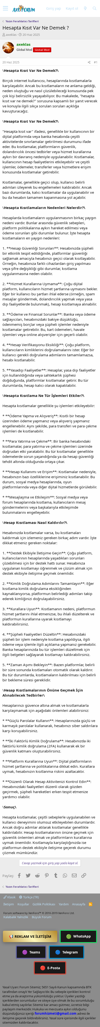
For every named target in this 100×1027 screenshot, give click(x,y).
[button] (5, 8)
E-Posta (50, 968)
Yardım (64, 904)
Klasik (11, 897)
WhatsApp (78, 936)
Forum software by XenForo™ (39, 913)
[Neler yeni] (85, 8)
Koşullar (23, 904)
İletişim (8, 904)
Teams (31, 952)
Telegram (66, 952)
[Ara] (94, 8)
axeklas (11, 34)
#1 (96, 62)
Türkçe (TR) (30, 897)
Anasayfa (78, 904)
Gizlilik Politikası (44, 904)
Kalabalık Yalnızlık (15, 917)
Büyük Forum (41, 917)
